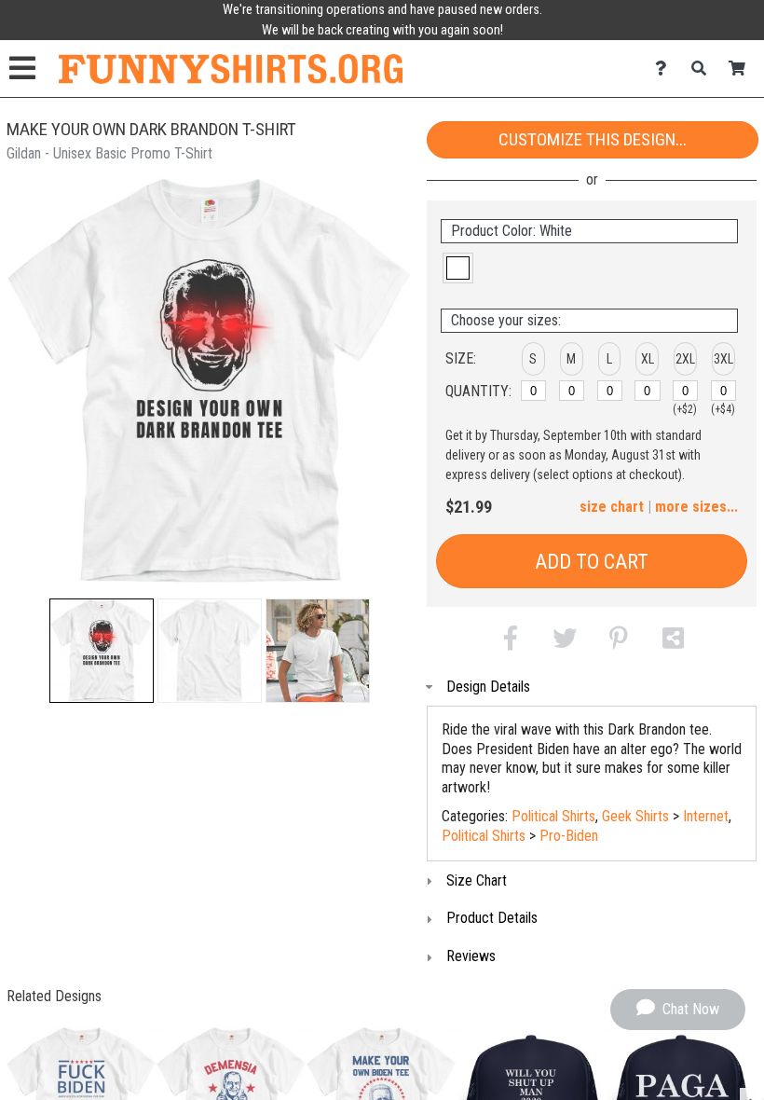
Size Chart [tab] (476, 880)
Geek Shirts (635, 816)
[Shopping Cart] (742, 68)
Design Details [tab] (488, 686)
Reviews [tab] (471, 956)
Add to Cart (591, 561)
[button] (101, 650)
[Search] (704, 68)
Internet (706, 816)
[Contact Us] (666, 68)
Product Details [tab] (492, 918)
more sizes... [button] (696, 507)
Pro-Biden (568, 836)
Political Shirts (553, 816)
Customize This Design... (592, 139)
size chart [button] (612, 507)
